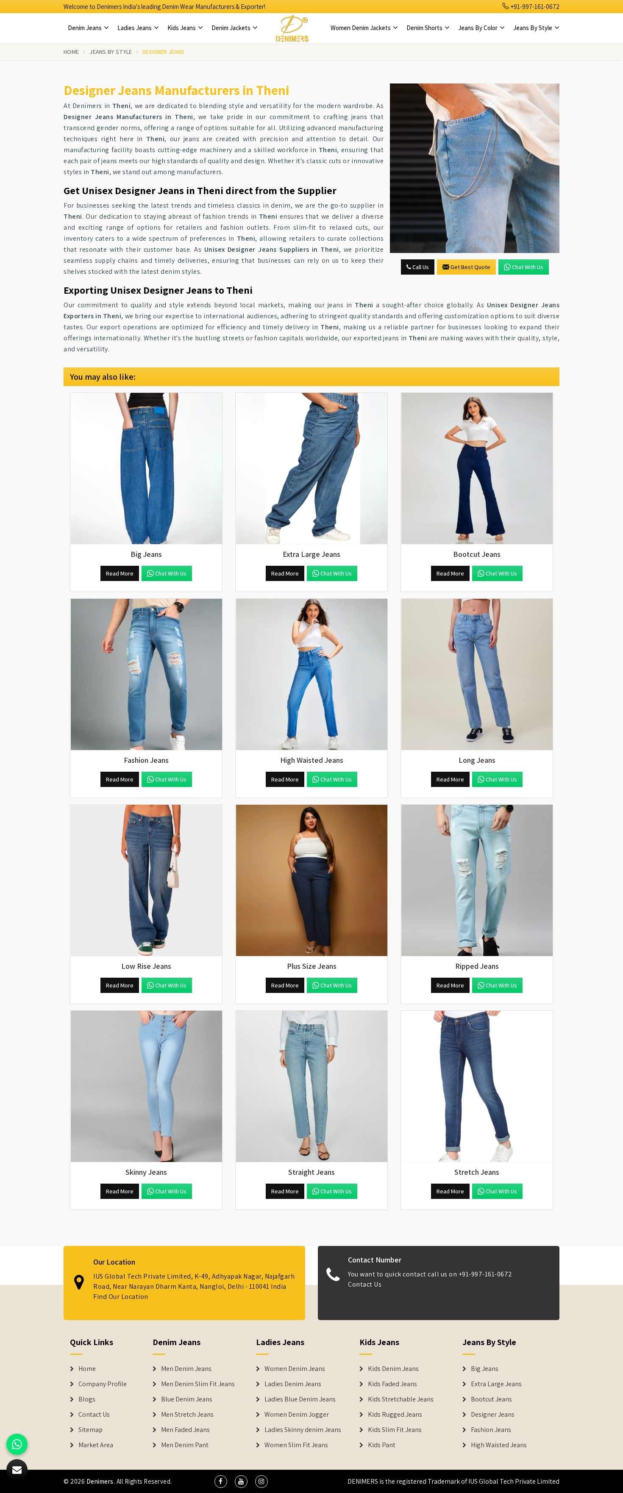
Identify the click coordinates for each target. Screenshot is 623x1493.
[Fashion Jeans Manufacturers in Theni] (146, 675)
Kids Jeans (182, 28)
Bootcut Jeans (491, 1399)
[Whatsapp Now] (17, 1444)
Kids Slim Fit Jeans (395, 1429)
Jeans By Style (533, 28)
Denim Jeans (85, 28)
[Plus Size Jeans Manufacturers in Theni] (311, 880)
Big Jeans (484, 1368)
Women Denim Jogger (296, 1414)
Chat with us (527, 267)
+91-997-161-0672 (534, 7)
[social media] (220, 1481)
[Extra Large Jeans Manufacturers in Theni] (311, 469)
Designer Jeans (493, 1414)
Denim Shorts (425, 28)
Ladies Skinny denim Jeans (302, 1429)
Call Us (420, 267)
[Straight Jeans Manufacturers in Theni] (311, 1086)
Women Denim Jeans (294, 1368)
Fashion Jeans (491, 1429)
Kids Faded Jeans (392, 1384)
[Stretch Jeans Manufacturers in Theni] (477, 1086)
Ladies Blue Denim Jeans (300, 1399)
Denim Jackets (231, 28)
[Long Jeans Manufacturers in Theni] (477, 675)
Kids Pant (381, 1445)
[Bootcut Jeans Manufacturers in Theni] (477, 469)
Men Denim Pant (185, 1445)
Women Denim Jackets (361, 28)
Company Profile (102, 1384)
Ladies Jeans (135, 28)
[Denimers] (292, 28)
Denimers (100, 1481)
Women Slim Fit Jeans (296, 1445)
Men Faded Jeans (185, 1429)
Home (71, 52)
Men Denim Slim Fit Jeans (198, 1384)
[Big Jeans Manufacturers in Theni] (146, 469)
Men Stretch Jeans (187, 1414)
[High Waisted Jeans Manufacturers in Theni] (311, 675)
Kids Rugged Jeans (395, 1414)
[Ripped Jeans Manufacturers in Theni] (477, 880)
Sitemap (90, 1429)
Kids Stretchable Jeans (401, 1399)
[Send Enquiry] (474, 168)
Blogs (86, 1399)
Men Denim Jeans (186, 1368)
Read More (120, 573)
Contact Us (364, 1284)
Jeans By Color (478, 28)
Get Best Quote (470, 267)
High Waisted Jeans (499, 1445)
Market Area (95, 1445)
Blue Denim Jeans (186, 1399)
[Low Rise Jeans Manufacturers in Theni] (146, 880)
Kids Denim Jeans (393, 1368)
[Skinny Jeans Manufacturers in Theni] (146, 1086)
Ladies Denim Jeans (292, 1384)
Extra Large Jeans (496, 1384)
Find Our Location (120, 1296)
